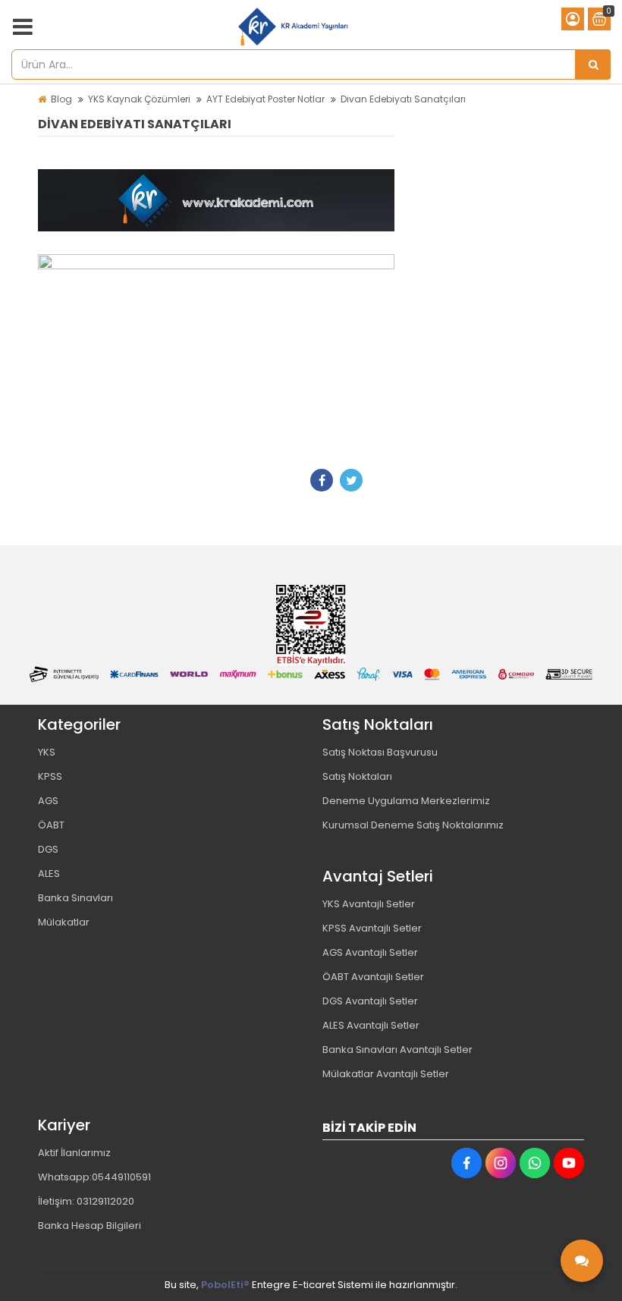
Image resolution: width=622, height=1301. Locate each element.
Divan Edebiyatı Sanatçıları (403, 99)
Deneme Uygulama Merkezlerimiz (406, 800)
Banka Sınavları (75, 898)
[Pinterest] (380, 480)
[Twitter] (351, 480)
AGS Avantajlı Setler (370, 952)
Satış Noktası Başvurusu (380, 752)
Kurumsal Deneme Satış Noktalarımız (413, 825)
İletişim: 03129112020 (86, 1201)
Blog (61, 99)
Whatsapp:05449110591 (94, 1177)
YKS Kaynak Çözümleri (139, 99)
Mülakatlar (64, 922)
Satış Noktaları (357, 776)
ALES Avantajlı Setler (370, 1025)
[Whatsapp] (535, 1163)
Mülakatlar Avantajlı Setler (385, 1074)
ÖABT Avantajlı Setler (373, 976)
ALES (49, 873)
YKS (46, 752)
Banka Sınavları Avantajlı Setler (397, 1049)
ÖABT (51, 825)
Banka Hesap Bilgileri (89, 1225)
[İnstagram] (500, 1163)
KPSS (50, 776)
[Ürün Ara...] (593, 64)
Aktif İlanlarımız (74, 1152)
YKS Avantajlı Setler (368, 904)
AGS (48, 800)
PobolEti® (225, 1284)
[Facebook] (321, 480)
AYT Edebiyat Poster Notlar (265, 99)
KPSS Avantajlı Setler (372, 928)
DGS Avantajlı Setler (370, 1001)
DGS (48, 849)
